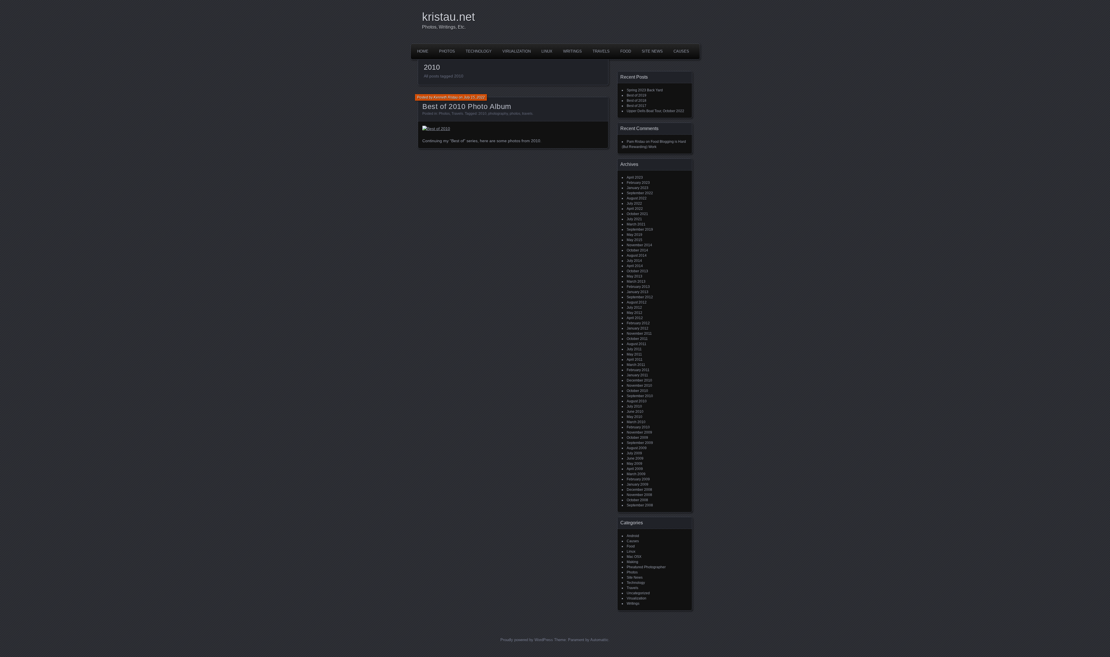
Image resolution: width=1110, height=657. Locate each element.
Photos (447, 51)
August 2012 (637, 302)
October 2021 (637, 214)
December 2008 (639, 490)
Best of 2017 (636, 106)
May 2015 (634, 240)
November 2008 (639, 495)
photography (498, 114)
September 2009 (640, 443)
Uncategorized (638, 593)
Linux (546, 51)
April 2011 (635, 360)
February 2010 (638, 427)
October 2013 (637, 271)
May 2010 (634, 417)
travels (527, 114)
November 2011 (639, 334)
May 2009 (634, 464)
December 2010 (639, 380)
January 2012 (637, 328)
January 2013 (637, 292)
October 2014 (637, 250)
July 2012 (634, 308)
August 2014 (637, 255)
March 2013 (636, 282)
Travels (601, 51)
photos (515, 114)
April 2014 (635, 266)
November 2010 (639, 386)
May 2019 (634, 235)
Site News (652, 51)
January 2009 (637, 484)
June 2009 (635, 458)
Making (632, 562)
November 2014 (639, 245)
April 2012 (635, 318)
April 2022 (635, 209)
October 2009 (637, 438)
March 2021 (636, 224)
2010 (482, 114)
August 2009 (637, 448)
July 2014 (634, 261)
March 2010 (636, 422)
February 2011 (638, 370)
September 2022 (640, 193)
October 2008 (637, 500)
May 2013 (634, 276)
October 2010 (637, 391)
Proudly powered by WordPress (526, 640)
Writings (572, 51)
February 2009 (638, 479)
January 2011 (637, 375)
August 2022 (637, 198)
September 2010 (640, 396)
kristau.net (448, 16)
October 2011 (637, 339)
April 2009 (635, 469)
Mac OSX (634, 557)
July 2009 (634, 453)
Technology (479, 51)
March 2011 (636, 365)
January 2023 (637, 188)
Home (422, 51)
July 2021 (634, 219)
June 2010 (635, 412)
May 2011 (634, 354)
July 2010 (634, 406)
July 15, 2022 (474, 97)
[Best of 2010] (436, 128)
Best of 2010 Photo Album (466, 106)
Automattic (599, 640)
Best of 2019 (636, 95)
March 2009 (636, 474)
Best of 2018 (636, 101)
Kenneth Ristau (446, 97)
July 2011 (634, 349)
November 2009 (639, 432)
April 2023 (635, 177)
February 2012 (638, 323)
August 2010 (637, 401)
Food (625, 51)
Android (633, 536)
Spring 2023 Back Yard (645, 90)
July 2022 (634, 203)
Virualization (516, 51)
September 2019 (640, 229)
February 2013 (638, 287)
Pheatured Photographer (646, 567)
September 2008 (640, 505)
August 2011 (636, 344)
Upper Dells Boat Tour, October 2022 (655, 111)
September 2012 (640, 297)
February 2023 (638, 183)
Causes (681, 51)
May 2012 (634, 313)
